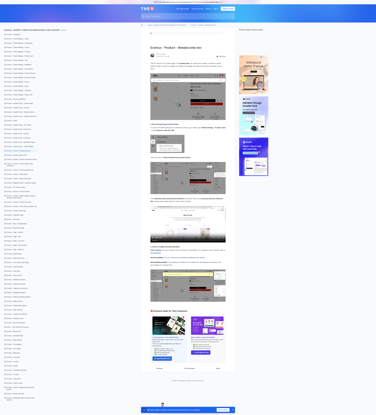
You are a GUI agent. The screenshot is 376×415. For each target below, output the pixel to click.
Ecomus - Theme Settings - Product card (20, 56)
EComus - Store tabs (13, 271)
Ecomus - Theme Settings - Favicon (18, 82)
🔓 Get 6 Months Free (162, 358)
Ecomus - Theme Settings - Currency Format (21, 77)
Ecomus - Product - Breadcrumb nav (203, 25)
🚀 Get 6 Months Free (201, 352)
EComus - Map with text (14, 340)
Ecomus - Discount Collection (16, 323)
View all (63, 30)
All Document (189, 368)
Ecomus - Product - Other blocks (17, 174)
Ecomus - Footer (12, 120)
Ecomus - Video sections (15, 310)
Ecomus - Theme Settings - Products (18, 51)
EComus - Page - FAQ (14, 236)
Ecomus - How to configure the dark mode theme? (20, 388)
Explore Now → (216, 2)
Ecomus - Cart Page (13, 219)
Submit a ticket (227, 9)
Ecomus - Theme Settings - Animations (19, 64)
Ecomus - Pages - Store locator (17, 245)
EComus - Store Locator (14, 275)
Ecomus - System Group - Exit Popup (18, 138)
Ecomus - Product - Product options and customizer (20, 164)
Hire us (208, 9)
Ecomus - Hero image (14, 348)
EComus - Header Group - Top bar (18, 107)
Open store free (197, 9)
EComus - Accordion (13, 357)
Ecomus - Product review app (16, 211)
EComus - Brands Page (14, 254)
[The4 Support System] (147, 9)
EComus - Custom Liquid (14, 383)
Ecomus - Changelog (13, 34)
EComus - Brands (12, 366)
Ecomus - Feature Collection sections (19, 297)
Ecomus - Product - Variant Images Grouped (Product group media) (21, 197)
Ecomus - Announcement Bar (16, 99)
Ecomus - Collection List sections (17, 288)
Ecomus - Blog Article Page (15, 228)
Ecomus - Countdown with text (16, 370)
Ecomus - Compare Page (15, 335)
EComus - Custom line (14, 379)
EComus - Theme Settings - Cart (17, 60)
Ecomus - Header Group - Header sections (20, 112)
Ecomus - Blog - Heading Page (17, 223)
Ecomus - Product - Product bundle (18, 191)
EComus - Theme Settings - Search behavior (21, 73)
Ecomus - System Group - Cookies (18, 133)
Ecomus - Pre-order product (16, 187)
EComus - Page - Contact (15, 232)
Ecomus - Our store (13, 374)
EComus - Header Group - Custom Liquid (20, 103)
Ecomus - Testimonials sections (17, 305)
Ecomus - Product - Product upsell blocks (20, 170)
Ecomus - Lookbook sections (16, 284)
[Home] (142, 25)
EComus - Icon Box (13, 361)
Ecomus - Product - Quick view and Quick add (22, 206)
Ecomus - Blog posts (13, 353)
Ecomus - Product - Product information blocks (22, 159)
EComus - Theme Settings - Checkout (19, 90)
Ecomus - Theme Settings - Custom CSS (20, 95)
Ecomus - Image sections (15, 301)
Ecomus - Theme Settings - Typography (20, 43)
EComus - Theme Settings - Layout (18, 47)
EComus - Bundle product (15, 318)
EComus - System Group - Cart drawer (19, 125)
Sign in (215, 9)
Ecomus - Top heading (14, 344)
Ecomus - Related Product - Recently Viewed (21, 183)
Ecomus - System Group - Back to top (19, 129)
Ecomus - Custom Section (15, 267)
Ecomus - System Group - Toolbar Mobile (20, 146)
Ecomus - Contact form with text (17, 314)
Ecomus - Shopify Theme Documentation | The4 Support (167, 25)
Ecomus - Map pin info (14, 331)
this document (155, 253)
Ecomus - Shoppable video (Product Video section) (21, 399)
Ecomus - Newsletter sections (16, 292)
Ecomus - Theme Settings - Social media (20, 69)
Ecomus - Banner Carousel (15, 393)
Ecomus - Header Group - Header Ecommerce (22, 116)
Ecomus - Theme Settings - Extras (17, 86)
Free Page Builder (182, 9)
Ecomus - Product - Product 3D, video (19, 202)
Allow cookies (223, 410)
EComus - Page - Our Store (15, 241)
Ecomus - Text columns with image (18, 262)
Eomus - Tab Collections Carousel (17, 327)
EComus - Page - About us (15, 249)
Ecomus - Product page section (17, 155)
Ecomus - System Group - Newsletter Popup (21, 142)
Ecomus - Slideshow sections (16, 279)
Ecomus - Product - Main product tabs (19, 178)
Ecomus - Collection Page (15, 215)
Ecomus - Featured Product (15, 258)
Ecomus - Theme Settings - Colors (18, 39)
